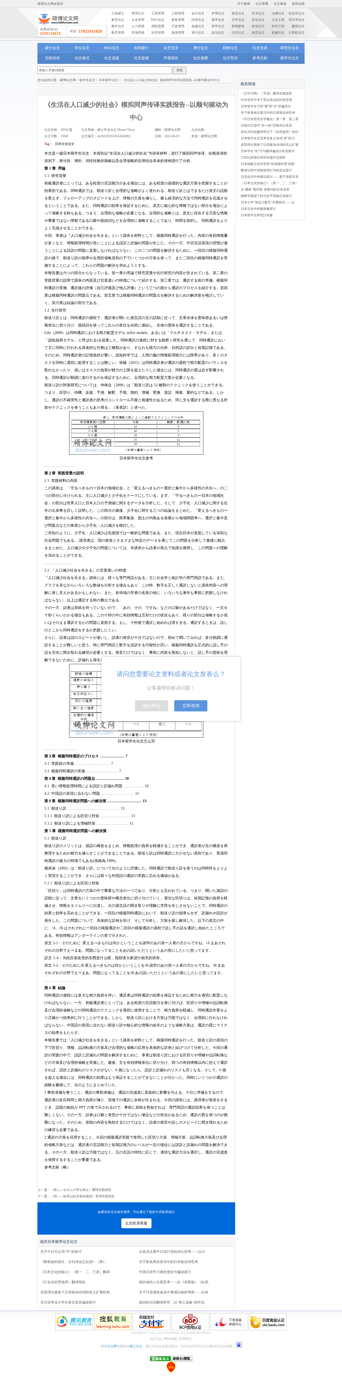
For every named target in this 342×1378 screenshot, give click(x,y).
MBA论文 (111, 48)
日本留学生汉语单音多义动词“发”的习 (268, 138)
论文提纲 (141, 58)
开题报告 (171, 58)
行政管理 (178, 26)
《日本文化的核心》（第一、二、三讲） (269, 183)
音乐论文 (258, 20)
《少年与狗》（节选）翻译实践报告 (266, 93)
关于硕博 (243, 4)
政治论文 (218, 32)
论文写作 (230, 58)
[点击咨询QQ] (72, 31)
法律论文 (278, 13)
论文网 (112, 1346)
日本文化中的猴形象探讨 (258, 209)
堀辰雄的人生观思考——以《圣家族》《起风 (173, 1282)
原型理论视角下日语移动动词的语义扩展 (269, 145)
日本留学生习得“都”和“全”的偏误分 (266, 106)
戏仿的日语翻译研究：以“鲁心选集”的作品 (172, 1302)
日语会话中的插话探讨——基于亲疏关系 (269, 177)
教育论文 (117, 20)
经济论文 (198, 20)
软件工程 (278, 26)
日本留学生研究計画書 (257, 215)
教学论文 (117, 26)
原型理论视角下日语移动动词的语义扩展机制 (75, 1292)
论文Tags (156, 1339)
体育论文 (258, 32)
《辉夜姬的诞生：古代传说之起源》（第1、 (74, 1262)
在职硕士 (141, 48)
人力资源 (137, 26)
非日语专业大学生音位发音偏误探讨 (68, 1302)
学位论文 (82, 48)
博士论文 (200, 48)
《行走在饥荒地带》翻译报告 (63, 1282)
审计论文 (198, 32)
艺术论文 (258, 13)
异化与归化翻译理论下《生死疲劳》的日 (269, 132)
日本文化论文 (64, 144)
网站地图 (170, 1339)
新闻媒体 (238, 26)
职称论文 (230, 48)
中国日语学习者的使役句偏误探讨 (165, 1272)
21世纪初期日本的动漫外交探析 (263, 157)
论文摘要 (200, 58)
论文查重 (261, 4)
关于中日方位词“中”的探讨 (61, 1252)
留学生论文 (289, 58)
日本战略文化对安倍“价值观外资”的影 (268, 164)
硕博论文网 (68, 80)
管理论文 (137, 13)
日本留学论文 (108, 80)
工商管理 (157, 13)
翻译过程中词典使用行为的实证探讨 (266, 170)
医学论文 (218, 20)
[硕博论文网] (58, 27)
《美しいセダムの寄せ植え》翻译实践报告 (80, 1190)
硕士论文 (52, 48)
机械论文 (278, 32)
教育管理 (117, 32)
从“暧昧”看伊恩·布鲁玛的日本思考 (265, 189)
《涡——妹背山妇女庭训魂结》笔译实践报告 (82, 1196)
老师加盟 (298, 4)
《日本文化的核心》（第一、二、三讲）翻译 (75, 1272)
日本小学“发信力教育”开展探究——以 (268, 202)
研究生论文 (289, 48)
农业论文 (258, 26)
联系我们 (185, 1339)
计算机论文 (297, 32)
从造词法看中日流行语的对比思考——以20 (172, 1252)
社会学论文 (297, 13)
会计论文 (198, 13)
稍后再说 (151, 705)
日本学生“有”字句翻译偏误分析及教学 (268, 151)
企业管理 (137, 20)
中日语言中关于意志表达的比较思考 (266, 100)
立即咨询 (190, 705)
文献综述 (52, 58)
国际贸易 (157, 26)
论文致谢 (280, 4)
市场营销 (137, 32)
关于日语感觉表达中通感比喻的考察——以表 (173, 1292)
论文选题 (111, 58)
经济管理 (157, 32)
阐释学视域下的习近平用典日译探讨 (266, 196)
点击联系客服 (136, 1223)
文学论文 (238, 20)
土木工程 (278, 20)
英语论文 (238, 13)
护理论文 (218, 13)
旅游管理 (178, 32)
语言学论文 (297, 20)
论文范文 (171, 48)
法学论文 (238, 32)
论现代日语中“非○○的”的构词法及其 (266, 125)
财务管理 (178, 20)
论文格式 (82, 58)
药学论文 (218, 26)
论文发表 (259, 48)
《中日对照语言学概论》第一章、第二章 (269, 119)
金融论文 (198, 26)
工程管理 (178, 13)
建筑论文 (298, 26)
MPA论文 (157, 20)
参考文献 (259, 58)
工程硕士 (117, 13)
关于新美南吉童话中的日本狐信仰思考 (168, 1262)
